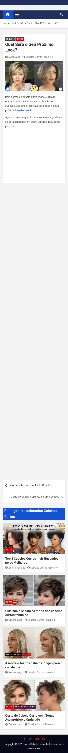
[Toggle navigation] (17, 14)
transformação (24, 110)
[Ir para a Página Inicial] (8, 14)
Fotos (20, 39)
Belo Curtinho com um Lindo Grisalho (30, 485)
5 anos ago (14, 57)
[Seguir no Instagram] (31, 739)
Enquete (10, 39)
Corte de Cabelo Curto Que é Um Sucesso (35, 496)
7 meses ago (15, 724)
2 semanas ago (16, 567)
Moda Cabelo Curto (25, 707)
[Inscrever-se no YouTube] (37, 739)
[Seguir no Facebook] (24, 739)
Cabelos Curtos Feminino (39, 57)
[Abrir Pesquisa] (61, 14)
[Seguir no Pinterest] (44, 739)
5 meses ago (15, 619)
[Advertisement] (34, 155)
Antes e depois (13, 654)
